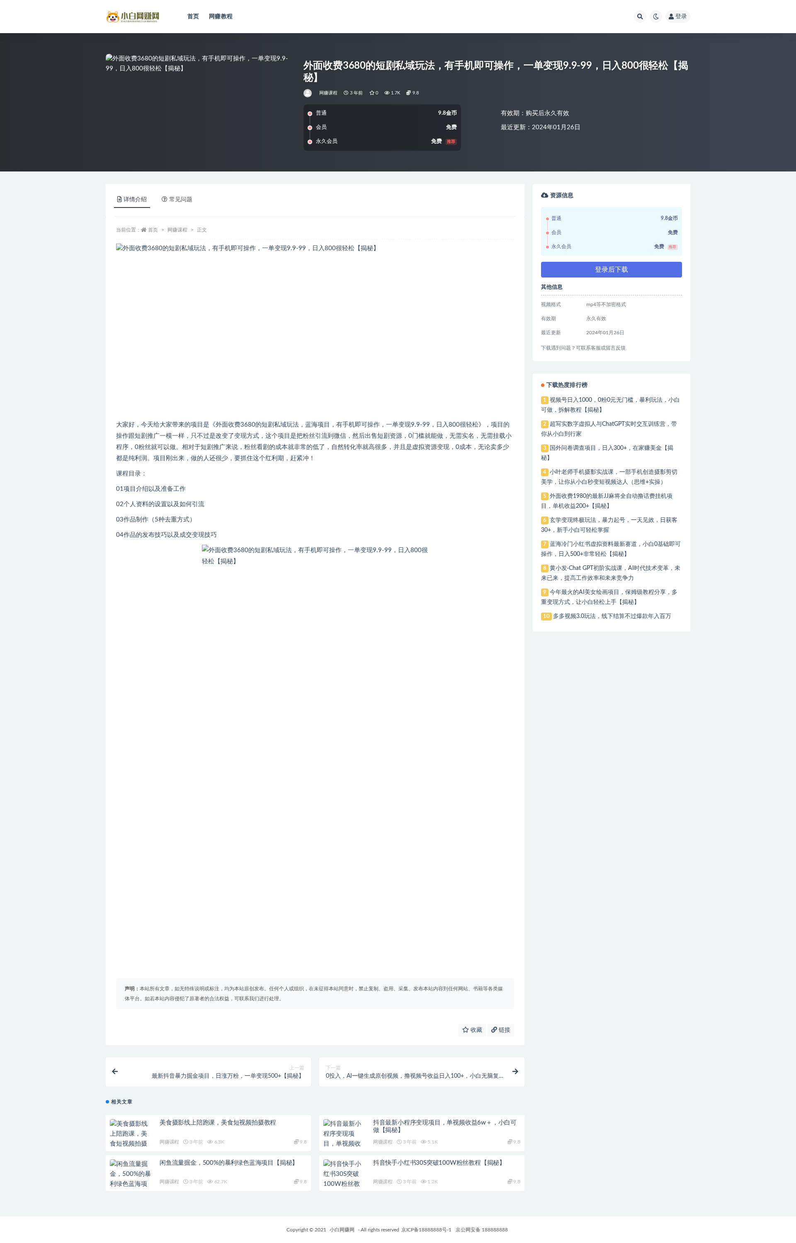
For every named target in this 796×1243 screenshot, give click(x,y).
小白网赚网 (342, 1229)
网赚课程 (328, 93)
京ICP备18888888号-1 (426, 1229)
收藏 (475, 1030)
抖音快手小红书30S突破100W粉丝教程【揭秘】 (439, 1163)
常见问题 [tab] (180, 200)
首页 (193, 16)
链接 (503, 1030)
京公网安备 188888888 (482, 1229)
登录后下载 (611, 269)
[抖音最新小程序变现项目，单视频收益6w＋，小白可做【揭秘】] (344, 1144)
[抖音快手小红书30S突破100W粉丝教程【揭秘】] (344, 1179)
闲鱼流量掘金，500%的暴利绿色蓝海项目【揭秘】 (229, 1163)
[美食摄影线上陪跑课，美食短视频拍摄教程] (130, 1139)
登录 (681, 16)
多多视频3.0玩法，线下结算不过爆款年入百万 (612, 616)
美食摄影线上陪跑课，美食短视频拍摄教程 (218, 1123)
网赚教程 (221, 16)
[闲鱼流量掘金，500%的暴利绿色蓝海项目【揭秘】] (130, 1179)
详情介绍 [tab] (135, 200)
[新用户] (308, 93)
